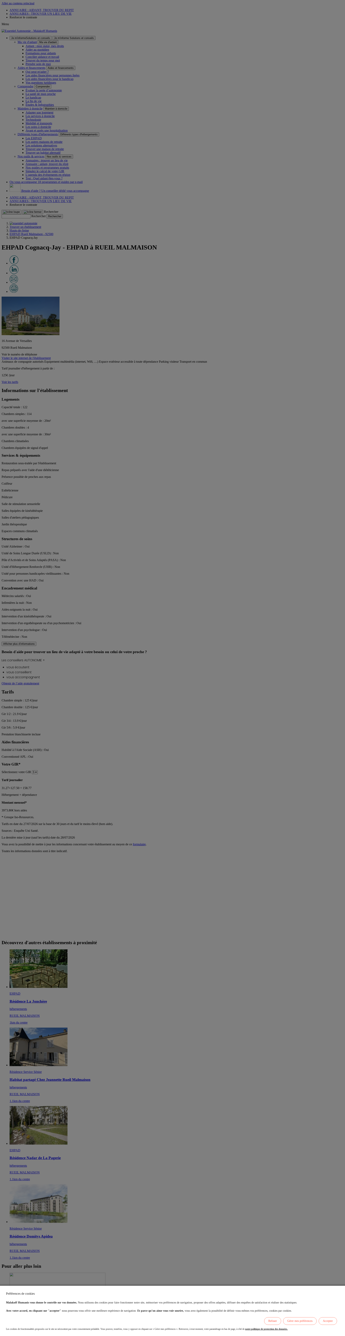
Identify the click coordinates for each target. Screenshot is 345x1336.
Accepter (328, 1320)
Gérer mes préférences (299, 1320)
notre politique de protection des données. (266, 1329)
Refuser (272, 1320)
